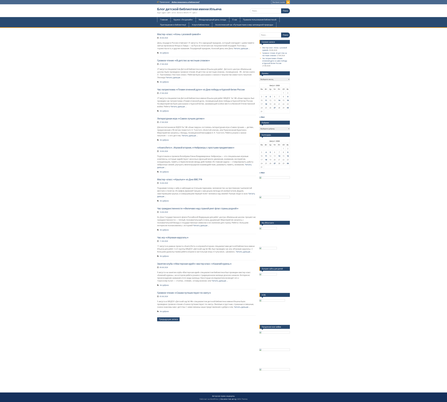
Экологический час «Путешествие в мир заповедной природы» (244, 24)
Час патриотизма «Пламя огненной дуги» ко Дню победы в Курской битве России (201, 89)
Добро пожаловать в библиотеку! (185, 2)
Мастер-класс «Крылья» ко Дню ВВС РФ (179, 179)
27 (275, 108)
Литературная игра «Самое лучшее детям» (181, 118)
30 (288, 108)
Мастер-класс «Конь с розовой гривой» (179, 34)
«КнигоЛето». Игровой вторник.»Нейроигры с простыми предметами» (196, 147)
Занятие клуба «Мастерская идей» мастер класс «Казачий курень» (194, 263)
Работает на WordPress (209, 399)
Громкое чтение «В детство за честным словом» (183, 60)
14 (279, 100)
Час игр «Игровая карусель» (173, 237)
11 (266, 100)
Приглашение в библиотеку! (173, 24)
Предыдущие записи (168, 319)
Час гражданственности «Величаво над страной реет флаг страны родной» (198, 208)
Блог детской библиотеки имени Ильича (189, 9)
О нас (234, 19)
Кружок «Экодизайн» (183, 19)
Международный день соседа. (212, 19)
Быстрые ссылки (279, 2)
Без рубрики (164, 53)
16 (288, 100)
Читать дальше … (242, 48)
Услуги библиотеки (200, 24)
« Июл (262, 117)
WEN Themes (242, 399)
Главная (164, 19)
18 (266, 104)
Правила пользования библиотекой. (260, 19)
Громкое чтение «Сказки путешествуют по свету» (184, 292)
